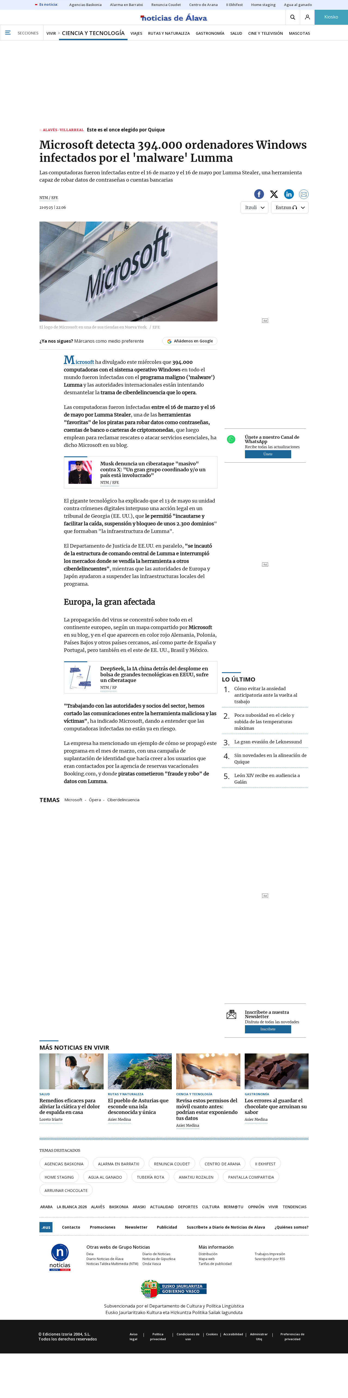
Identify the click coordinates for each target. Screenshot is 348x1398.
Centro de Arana (222, 1163)
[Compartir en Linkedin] (289, 195)
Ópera (95, 799)
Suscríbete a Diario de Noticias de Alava (226, 1227)
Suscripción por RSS (270, 1259)
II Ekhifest (265, 1163)
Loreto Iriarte (51, 1120)
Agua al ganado (105, 1177)
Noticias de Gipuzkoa (158, 1259)
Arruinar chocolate (66, 1190)
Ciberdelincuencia (123, 799)
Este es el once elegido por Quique (126, 130)
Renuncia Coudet (172, 1163)
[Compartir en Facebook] (259, 195)
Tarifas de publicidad (215, 1263)
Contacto (71, 1227)
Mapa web (207, 1259)
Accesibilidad (233, 1334)
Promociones (103, 1227)
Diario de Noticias (156, 1254)
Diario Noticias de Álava (104, 1259)
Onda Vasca (151, 1263)
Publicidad (167, 1227)
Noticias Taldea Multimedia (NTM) (112, 1263)
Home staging (59, 1177)
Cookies (212, 1334)
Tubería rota (150, 1177)
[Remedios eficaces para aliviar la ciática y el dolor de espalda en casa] (71, 1071)
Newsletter (136, 1227)
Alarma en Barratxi (118, 1163)
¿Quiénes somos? (292, 1227)
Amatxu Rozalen (196, 1177)
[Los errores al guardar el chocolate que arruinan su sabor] (277, 1071)
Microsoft (73, 799)
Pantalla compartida (251, 1177)
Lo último (238, 679)
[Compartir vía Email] (304, 195)
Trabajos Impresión (270, 1254)
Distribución (208, 1254)
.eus (46, 1227)
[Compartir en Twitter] (274, 195)
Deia (90, 1254)
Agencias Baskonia (64, 1163)
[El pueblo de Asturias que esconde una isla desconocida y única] (140, 1071)
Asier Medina (119, 1120)
